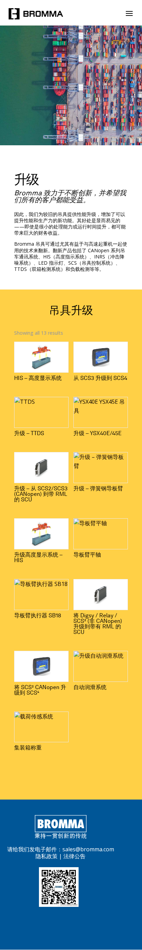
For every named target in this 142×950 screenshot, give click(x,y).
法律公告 (74, 856)
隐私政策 (47, 856)
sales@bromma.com (88, 849)
